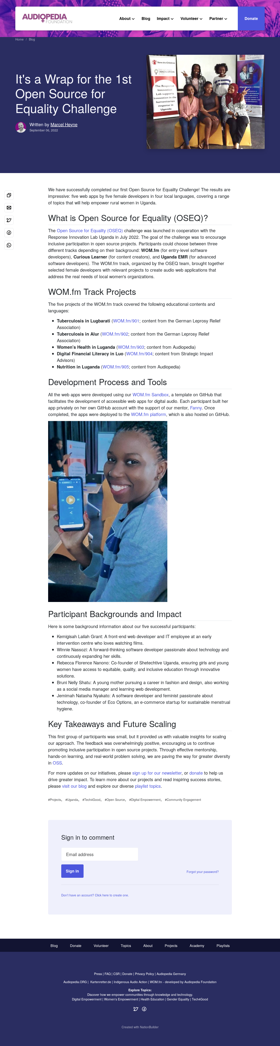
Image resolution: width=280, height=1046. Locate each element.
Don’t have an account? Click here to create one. (95, 895)
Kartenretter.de (100, 982)
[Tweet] (9, 220)
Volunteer (189, 18)
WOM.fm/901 (126, 320)
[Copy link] (9, 195)
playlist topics (148, 786)
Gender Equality (178, 999)
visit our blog (74, 786)
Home (19, 39)
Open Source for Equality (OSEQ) (90, 230)
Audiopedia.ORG (75, 982)
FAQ (108, 974)
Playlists (223, 945)
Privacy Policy (144, 974)
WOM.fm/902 (115, 334)
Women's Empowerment (121, 999)
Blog (146, 18)
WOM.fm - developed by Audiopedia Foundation (183, 982)
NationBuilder (149, 1027)
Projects (55, 799)
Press (98, 974)
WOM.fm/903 (131, 347)
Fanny (196, 407)
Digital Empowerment (146, 799)
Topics (126, 945)
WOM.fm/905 (116, 366)
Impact (163, 18)
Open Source (116, 799)
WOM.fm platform (148, 414)
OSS (57, 762)
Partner (216, 18)
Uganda (72, 799)
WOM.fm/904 (139, 353)
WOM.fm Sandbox (151, 394)
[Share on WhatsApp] (9, 245)
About (125, 18)
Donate (251, 18)
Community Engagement (184, 799)
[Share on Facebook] (9, 232)
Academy (197, 945)
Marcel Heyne (64, 124)
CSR (116, 974)
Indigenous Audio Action (130, 982)
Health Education (152, 999)
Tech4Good (92, 799)
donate (196, 773)
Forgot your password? (203, 871)
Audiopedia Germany (171, 974)
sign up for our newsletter (157, 773)
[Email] (9, 207)
